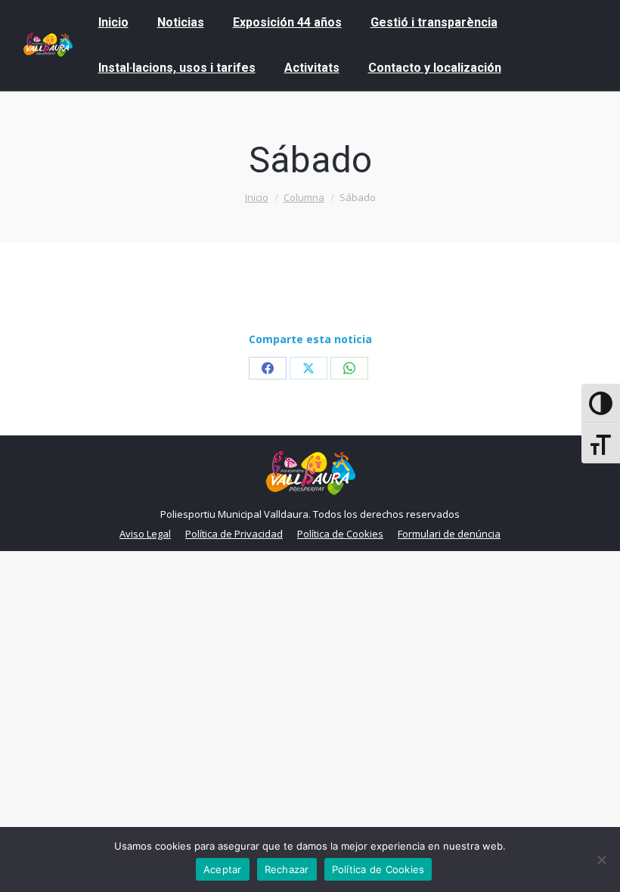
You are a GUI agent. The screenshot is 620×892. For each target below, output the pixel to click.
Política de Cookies (378, 869)
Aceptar (222, 869)
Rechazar (287, 869)
